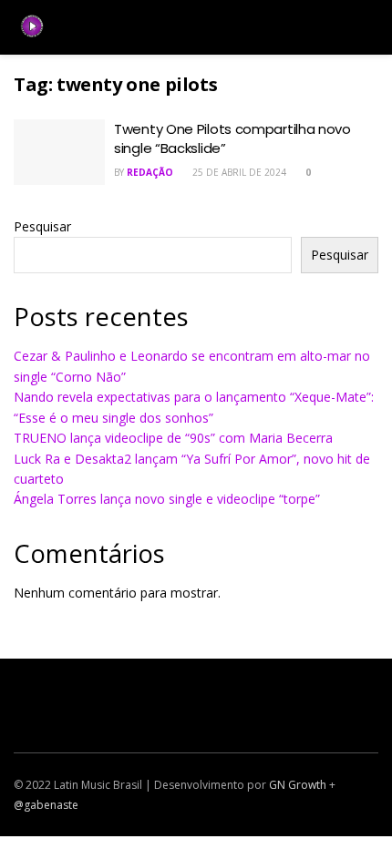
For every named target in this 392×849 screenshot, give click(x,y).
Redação (150, 172)
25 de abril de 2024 (238, 172)
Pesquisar (42, 226)
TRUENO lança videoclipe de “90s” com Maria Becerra (173, 437)
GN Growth (297, 785)
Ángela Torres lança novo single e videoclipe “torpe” (167, 498)
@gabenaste (46, 805)
